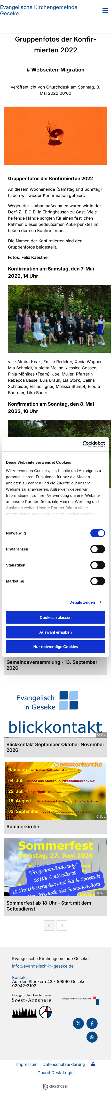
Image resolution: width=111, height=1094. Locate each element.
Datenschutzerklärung (64, 1064)
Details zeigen (82, 602)
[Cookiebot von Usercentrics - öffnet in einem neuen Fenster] (82, 444)
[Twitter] (78, 1023)
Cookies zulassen (56, 617)
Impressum (26, 1064)
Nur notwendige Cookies (55, 646)
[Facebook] (92, 1023)
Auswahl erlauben (55, 632)
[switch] (97, 549)
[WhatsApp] (92, 1037)
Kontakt (19, 977)
